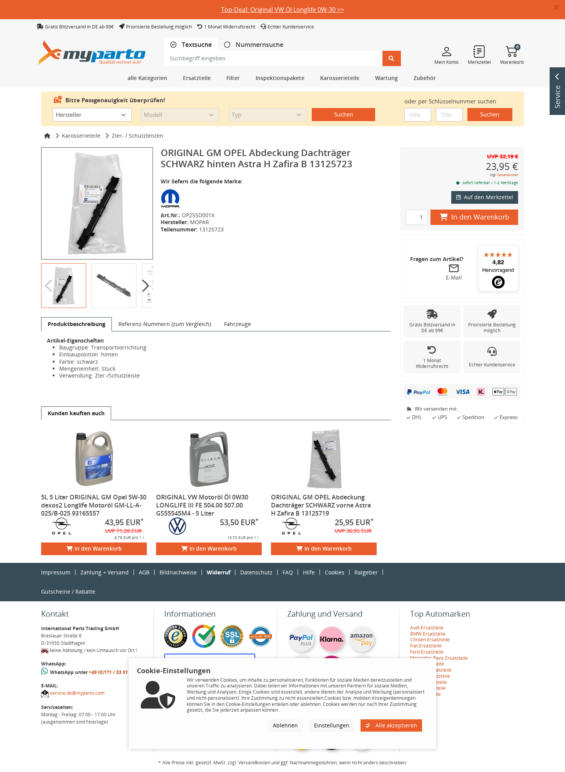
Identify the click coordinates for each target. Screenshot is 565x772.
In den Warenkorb (98, 548)
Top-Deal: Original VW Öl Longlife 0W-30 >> (282, 9)
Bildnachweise (178, 572)
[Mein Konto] (446, 51)
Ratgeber (366, 572)
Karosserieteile (81, 135)
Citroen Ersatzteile (430, 639)
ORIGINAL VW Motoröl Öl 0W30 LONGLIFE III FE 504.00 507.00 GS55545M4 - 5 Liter (202, 505)
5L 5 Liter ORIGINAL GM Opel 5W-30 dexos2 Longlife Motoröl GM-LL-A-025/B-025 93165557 (93, 505)
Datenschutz (256, 572)
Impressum (55, 572)
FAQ (287, 572)
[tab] (191, 45)
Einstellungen (331, 725)
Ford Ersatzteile (427, 652)
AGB (144, 572)
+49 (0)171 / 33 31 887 (113, 672)
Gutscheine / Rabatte (68, 591)
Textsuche (196, 45)
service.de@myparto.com (77, 693)
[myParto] (92, 50)
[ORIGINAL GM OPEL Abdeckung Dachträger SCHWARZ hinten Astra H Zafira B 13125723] (97, 203)
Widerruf (218, 572)
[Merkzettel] (479, 51)
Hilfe (309, 572)
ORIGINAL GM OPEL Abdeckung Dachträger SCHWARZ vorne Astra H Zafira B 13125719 (321, 505)
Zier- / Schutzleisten (137, 135)
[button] (559, 7)
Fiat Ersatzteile (426, 645)
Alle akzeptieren (395, 725)
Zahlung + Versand (104, 572)
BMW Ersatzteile (427, 634)
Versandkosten (507, 175)
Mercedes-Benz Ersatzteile (439, 658)
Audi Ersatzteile (427, 627)
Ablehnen (285, 725)
